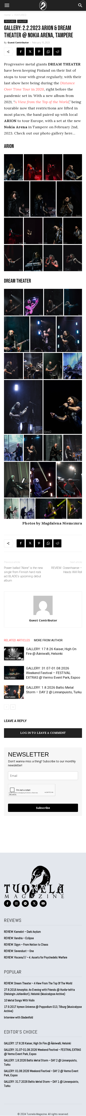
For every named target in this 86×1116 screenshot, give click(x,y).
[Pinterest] (39, 52)
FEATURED (20, 15)
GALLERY (22, 21)
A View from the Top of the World (42, 102)
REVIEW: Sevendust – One (19, 951)
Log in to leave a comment (43, 733)
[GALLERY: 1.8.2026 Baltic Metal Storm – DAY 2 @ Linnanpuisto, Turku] (14, 692)
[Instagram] (16, 903)
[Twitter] (30, 52)
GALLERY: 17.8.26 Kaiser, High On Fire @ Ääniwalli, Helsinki (37, 1043)
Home (7, 15)
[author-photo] (43, 614)
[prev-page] (6, 707)
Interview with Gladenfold (18, 1017)
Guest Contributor (18, 42)
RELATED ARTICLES (17, 640)
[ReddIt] (57, 52)
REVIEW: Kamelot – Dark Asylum (22, 932)
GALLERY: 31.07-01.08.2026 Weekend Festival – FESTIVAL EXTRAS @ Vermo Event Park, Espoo (53, 672)
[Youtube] (43, 903)
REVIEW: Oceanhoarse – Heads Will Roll (66, 570)
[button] (6, 5)
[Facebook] (21, 52)
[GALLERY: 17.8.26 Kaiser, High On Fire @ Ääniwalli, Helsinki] (14, 654)
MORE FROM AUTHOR (48, 640)
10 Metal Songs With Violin (19, 1000)
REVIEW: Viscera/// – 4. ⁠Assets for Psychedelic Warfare (35, 957)
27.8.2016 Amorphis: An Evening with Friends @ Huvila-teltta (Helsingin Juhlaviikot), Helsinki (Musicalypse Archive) (39, 992)
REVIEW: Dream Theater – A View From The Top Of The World (38, 983)
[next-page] (12, 707)
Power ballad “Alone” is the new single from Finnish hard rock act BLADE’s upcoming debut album (23, 574)
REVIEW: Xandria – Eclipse (19, 938)
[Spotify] (25, 903)
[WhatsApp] (48, 52)
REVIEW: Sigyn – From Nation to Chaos (26, 944)
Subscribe (43, 808)
